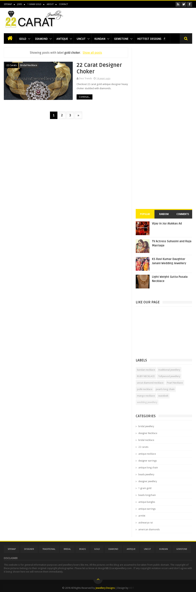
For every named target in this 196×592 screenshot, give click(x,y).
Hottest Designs (149, 38)
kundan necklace (146, 369)
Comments (182, 214)
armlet (141, 515)
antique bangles (146, 502)
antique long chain (148, 467)
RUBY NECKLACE (146, 376)
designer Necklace (147, 433)
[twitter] (183, 4)
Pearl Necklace (175, 382)
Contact (63, 4)
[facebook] (189, 4)
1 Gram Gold (34, 4)
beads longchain (147, 495)
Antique (62, 38)
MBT (131, 587)
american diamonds (149, 529)
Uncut (81, 38)
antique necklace (147, 454)
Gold (22, 38)
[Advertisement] (122, 19)
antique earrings (147, 509)
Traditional (48, 549)
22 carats (11, 65)
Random (164, 214)
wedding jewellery (147, 402)
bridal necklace (28, 65)
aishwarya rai (145, 522)
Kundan (99, 38)
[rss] (178, 4)
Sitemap (8, 4)
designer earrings (147, 460)
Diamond (41, 38)
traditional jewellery (169, 369)
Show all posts (92, 52)
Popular (145, 214)
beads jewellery (146, 474)
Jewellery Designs (105, 587)
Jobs (19, 4)
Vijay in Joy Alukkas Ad (167, 223)
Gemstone (121, 38)
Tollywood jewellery (169, 376)
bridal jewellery (146, 426)
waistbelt (163, 395)
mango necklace (146, 395)
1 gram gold (144, 488)
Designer (29, 549)
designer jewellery (147, 481)
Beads (82, 549)
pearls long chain (165, 389)
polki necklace (144, 389)
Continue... (84, 97)
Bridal (67, 549)
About (50, 4)
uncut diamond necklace (150, 382)
